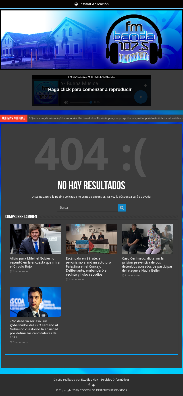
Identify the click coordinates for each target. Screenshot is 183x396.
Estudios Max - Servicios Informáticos (105, 379)
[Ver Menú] (5, 20)
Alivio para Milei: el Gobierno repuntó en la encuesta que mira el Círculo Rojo (35, 262)
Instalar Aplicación (94, 4)
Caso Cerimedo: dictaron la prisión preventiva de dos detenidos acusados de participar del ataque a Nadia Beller (147, 264)
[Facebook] (89, 385)
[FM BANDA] (91, 39)
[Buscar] (122, 208)
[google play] (93, 385)
